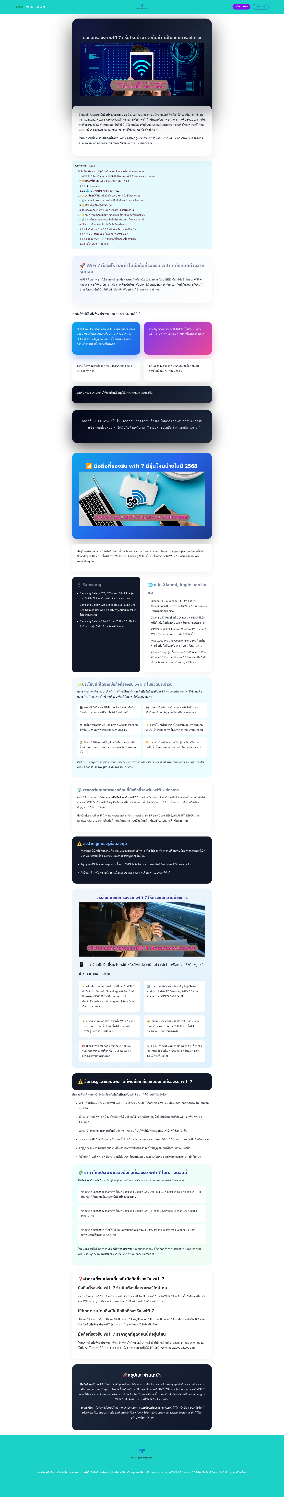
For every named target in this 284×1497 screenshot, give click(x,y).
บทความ (29, 7)
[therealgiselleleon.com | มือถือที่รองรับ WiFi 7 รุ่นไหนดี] (142, 7)
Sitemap (41, 7)
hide (91, 166)
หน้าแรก (19, 7)
